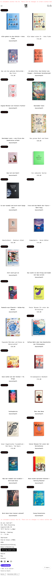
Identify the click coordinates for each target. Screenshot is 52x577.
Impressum (4, 537)
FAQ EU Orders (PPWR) (8, 540)
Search (3, 553)
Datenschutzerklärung (8, 544)
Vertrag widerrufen (8, 550)
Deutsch (3, 574)
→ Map (13, 529)
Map (2, 556)
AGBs (2, 542)
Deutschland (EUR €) (12, 574)
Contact (3, 558)
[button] (48, 5)
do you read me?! (9, 568)
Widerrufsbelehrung (7, 547)
